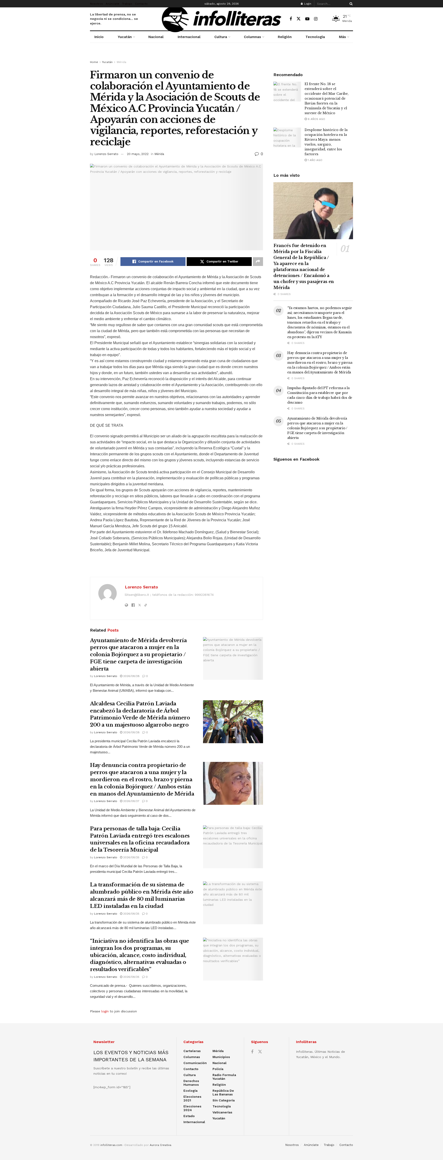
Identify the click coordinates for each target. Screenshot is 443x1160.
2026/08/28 (131, 676)
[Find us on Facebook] (291, 19)
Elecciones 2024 (192, 1108)
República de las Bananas (223, 1092)
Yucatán (125, 37)
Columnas (252, 37)
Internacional (189, 37)
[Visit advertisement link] (221, 56)
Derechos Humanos (191, 1082)
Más (342, 37)
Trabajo (127, 3)
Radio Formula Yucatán (224, 1076)
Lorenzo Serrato (106, 154)
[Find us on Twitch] (324, 19)
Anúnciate (112, 3)
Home (94, 62)
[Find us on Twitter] (298, 19)
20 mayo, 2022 (138, 154)
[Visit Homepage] (221, 19)
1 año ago (314, 160)
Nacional (156, 37)
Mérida (121, 62)
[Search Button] (350, 3)
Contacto (141, 3)
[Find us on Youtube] (307, 19)
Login (307, 3)
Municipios (221, 1057)
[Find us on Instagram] (315, 19)
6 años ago (316, 119)
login (105, 1011)
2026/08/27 (130, 801)
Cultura (220, 37)
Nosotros (96, 3)
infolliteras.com (111, 1145)
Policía (218, 1069)
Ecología (190, 1090)
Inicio (99, 37)
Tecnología (315, 37)
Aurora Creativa (160, 1145)
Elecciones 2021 (192, 1098)
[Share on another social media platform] (258, 261)
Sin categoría (224, 1100)
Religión (285, 37)
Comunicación (195, 1063)
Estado (189, 1116)
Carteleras (192, 1051)
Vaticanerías (222, 1112)
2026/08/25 (130, 857)
